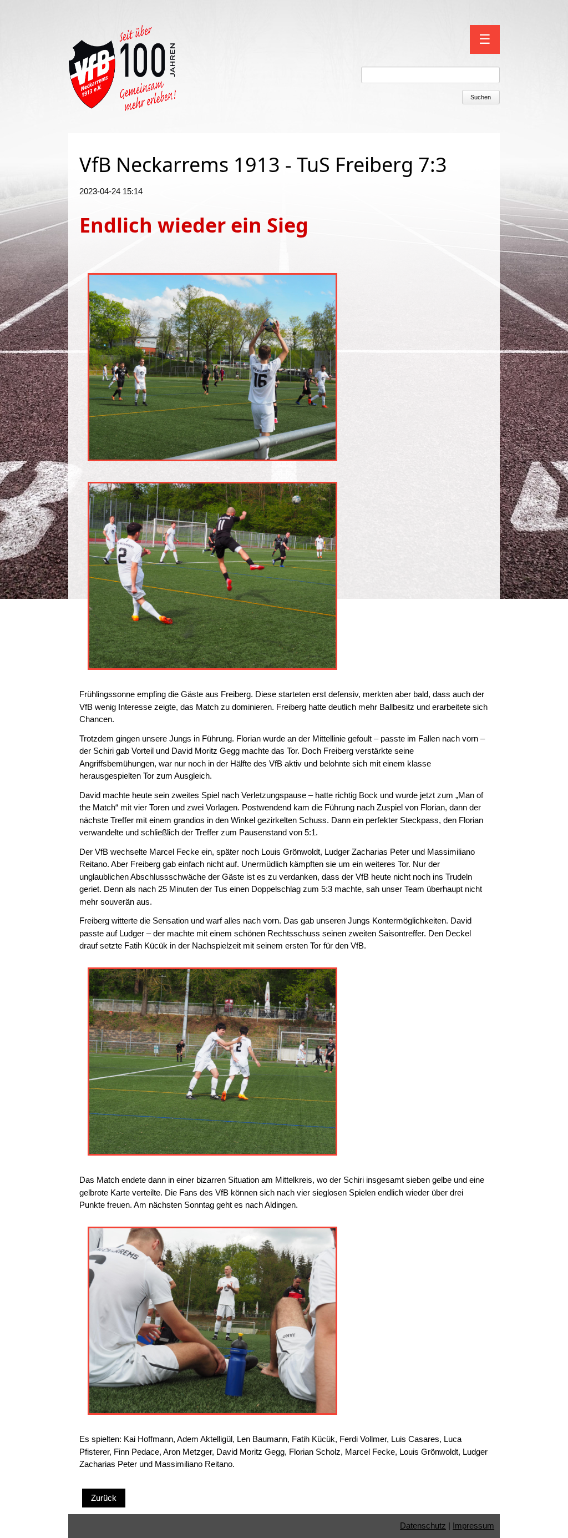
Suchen (480, 97)
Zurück (103, 1497)
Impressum (473, 1525)
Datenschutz (423, 1525)
